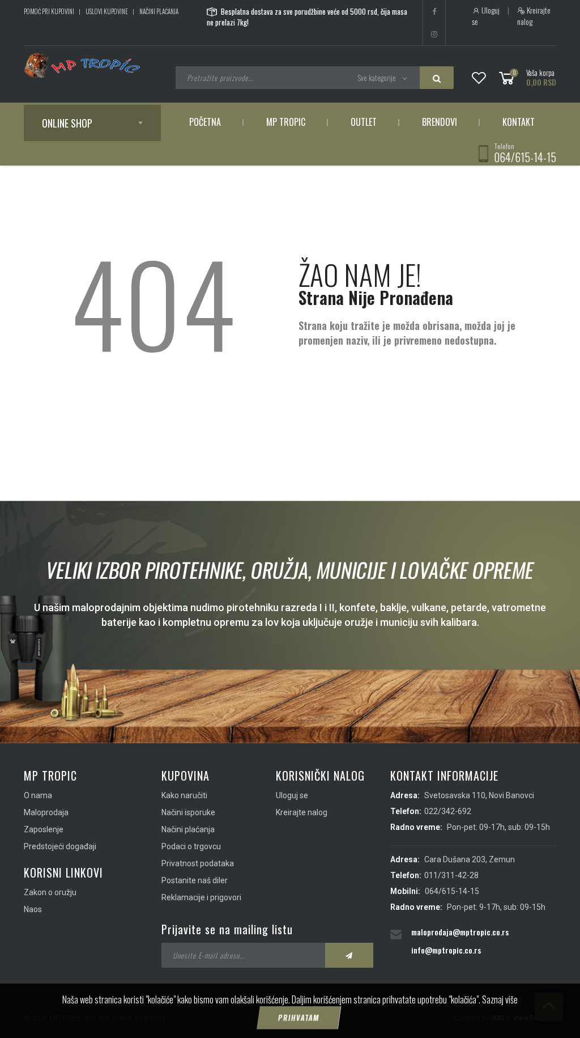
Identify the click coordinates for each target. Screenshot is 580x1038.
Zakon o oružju (50, 892)
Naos (33, 909)
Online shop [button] (67, 123)
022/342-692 (447, 811)
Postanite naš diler (194, 880)
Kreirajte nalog (534, 16)
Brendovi (439, 122)
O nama (38, 795)
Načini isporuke (188, 812)
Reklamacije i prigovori (201, 897)
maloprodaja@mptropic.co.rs (460, 932)
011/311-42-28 (451, 875)
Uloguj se (486, 16)
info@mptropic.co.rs (446, 950)
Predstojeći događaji (60, 846)
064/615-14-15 (525, 157)
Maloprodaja (46, 812)
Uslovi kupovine (107, 11)
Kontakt (518, 122)
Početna (205, 122)
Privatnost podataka (197, 863)
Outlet (364, 122)
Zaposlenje (43, 829)
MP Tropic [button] (285, 122)
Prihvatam (298, 1017)
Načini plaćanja (158, 11)
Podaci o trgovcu (191, 846)
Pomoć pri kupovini (49, 11)
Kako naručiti (184, 795)
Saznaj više (500, 999)
